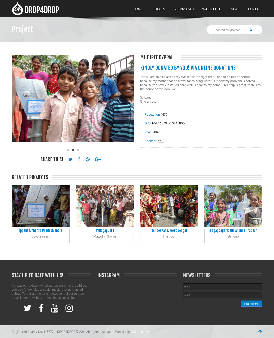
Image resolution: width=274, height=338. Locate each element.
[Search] (251, 29)
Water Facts (212, 9)
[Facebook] (41, 307)
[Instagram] (69, 307)
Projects (158, 9)
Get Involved (184, 9)
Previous (17, 100)
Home (138, 9)
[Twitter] (27, 307)
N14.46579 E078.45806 (168, 123)
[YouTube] (54, 307)
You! (161, 141)
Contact (255, 9)
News (235, 9)
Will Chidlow (140, 332)
